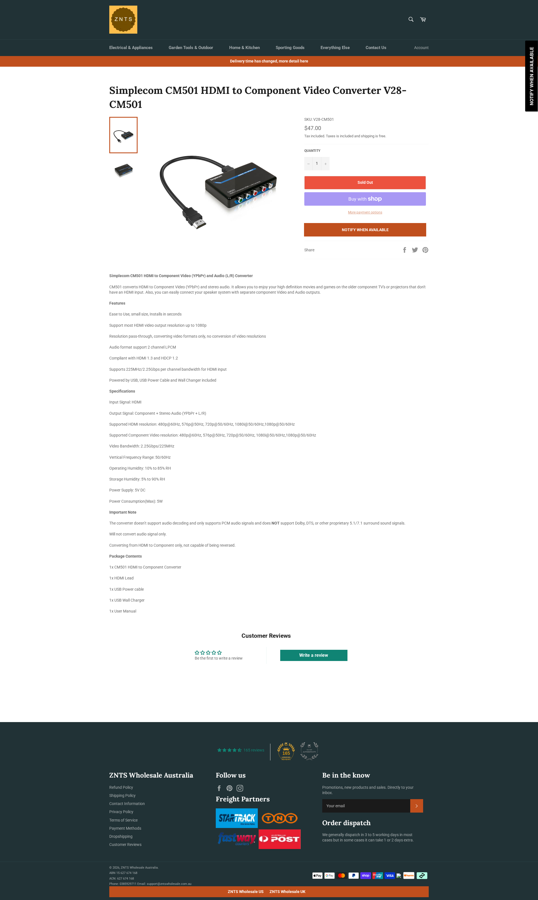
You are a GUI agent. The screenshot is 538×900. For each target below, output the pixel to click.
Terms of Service (123, 820)
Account (421, 47)
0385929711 (128, 884)
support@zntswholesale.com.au (169, 884)
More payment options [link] (365, 212)
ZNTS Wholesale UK (287, 891)
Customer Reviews (125, 844)
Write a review (313, 655)
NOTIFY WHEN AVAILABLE (365, 230)
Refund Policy (121, 787)
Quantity (312, 151)
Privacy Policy (121, 811)
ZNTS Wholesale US (246, 891)
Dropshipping (121, 836)
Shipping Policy (122, 795)
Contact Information (127, 803)
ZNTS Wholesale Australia (139, 867)
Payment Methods (125, 828)
